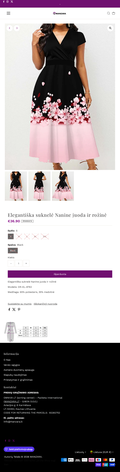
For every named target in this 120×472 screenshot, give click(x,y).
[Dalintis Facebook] (9, 310)
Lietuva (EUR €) (102, 452)
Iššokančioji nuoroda (45, 304)
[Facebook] (3, 4)
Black (13, 250)
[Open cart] (113, 13)
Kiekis (11, 257)
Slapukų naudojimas (15, 374)
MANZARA (36, 456)
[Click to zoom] (110, 28)
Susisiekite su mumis (19, 304)
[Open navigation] (18, 13)
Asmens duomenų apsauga (19, 370)
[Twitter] (12, 4)
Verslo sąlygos (12, 365)
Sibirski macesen (13, 460)
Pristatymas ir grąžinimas (18, 379)
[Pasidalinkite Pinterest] (19, 310)
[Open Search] (108, 13)
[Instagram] (7, 4)
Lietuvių (79, 452)
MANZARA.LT (12, 401)
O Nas (7, 359)
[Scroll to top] (114, 466)
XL (35, 236)
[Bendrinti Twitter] (14, 310)
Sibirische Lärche (34, 460)
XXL (45, 236)
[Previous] (9, 28)
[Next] (16, 28)
